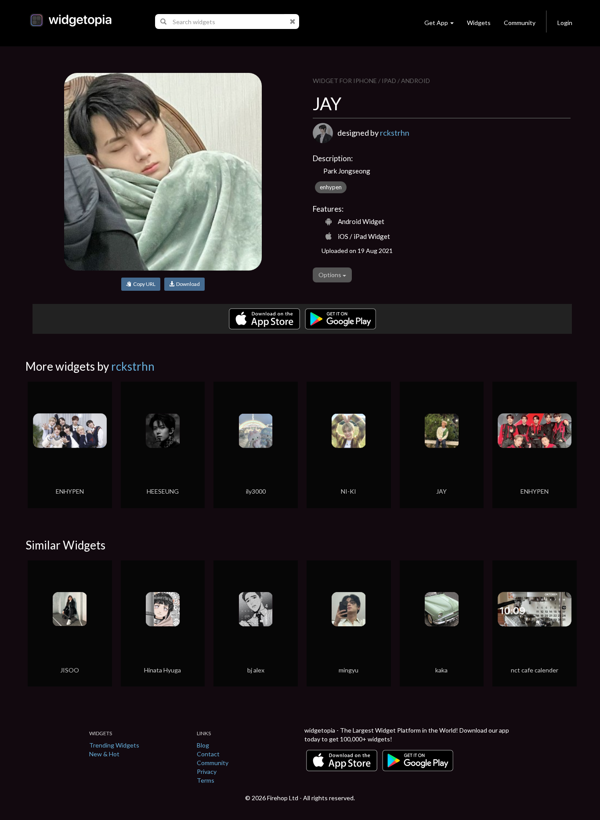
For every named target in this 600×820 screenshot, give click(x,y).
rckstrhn (394, 132)
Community (519, 22)
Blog (203, 745)
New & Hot (104, 754)
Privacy (207, 771)
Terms (205, 780)
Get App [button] (436, 22)
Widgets (479, 22)
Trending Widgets (114, 745)
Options (330, 274)
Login (564, 22)
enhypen (331, 187)
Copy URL (143, 284)
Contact (208, 754)
